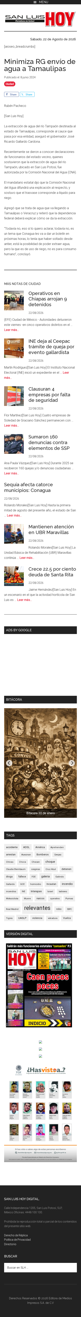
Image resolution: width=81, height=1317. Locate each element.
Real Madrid (12, 909)
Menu (43, 2)
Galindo (59, 876)
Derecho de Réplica (16, 1235)
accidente (11, 847)
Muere (27, 898)
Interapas (36, 891)
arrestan (11, 854)
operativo (55, 898)
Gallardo (10, 884)
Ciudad (10, 83)
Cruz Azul (51, 869)
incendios (11, 891)
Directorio (10, 1244)
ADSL (26, 847)
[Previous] (9, 763)
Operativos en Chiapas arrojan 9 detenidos (48, 299)
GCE (22, 884)
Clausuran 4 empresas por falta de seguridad (49, 394)
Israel (50, 891)
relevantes (37, 908)
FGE (34, 876)
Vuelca (67, 918)
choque (50, 861)
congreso (35, 869)
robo (59, 909)
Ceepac (58, 854)
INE (23, 891)
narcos (40, 898)
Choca (22, 862)
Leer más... (11, 330)
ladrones (63, 891)
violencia (37, 918)
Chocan (36, 861)
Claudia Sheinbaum (16, 869)
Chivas (9, 861)
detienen (66, 869)
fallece (22, 876)
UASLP (22, 918)
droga (9, 876)
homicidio (35, 884)
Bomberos (43, 854)
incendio (67, 883)
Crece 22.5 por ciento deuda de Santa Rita (52, 572)
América (40, 847)
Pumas (69, 898)
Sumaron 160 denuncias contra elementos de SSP (49, 442)
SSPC (69, 909)
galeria (45, 876)
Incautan (51, 884)
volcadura (52, 918)
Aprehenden (57, 847)
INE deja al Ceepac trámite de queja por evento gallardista (51, 346)
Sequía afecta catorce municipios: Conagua (28, 487)
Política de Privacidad (17, 1239)
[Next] (72, 763)
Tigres (9, 918)
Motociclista (12, 898)
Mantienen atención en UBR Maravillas (51, 529)
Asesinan (26, 854)
